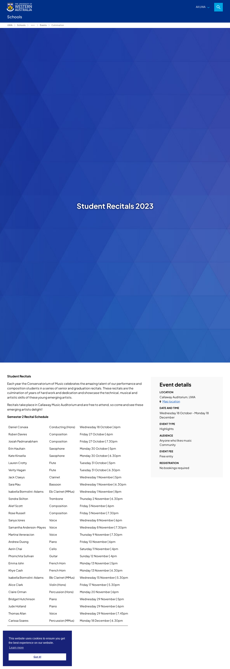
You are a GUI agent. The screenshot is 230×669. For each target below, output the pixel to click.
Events (43, 25)
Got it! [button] (37, 656)
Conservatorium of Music (32, 25)
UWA (9, 25)
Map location (171, 401)
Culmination (57, 25)
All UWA (201, 6)
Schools (21, 25)
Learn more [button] (16, 647)
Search (218, 7)
